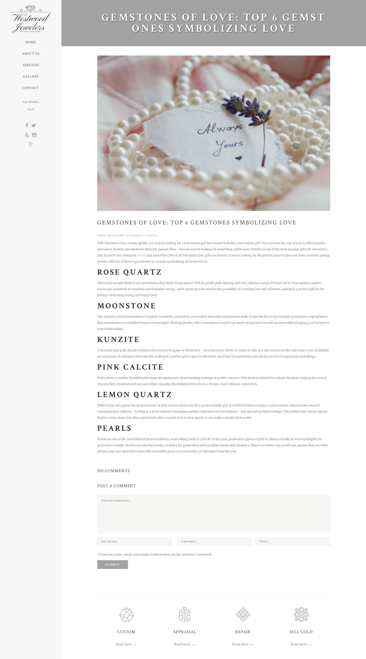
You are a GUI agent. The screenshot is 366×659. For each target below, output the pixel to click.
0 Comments (151, 235)
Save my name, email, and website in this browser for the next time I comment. (156, 554)
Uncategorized (135, 235)
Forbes (142, 255)
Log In (30, 109)
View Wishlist (31, 102)
